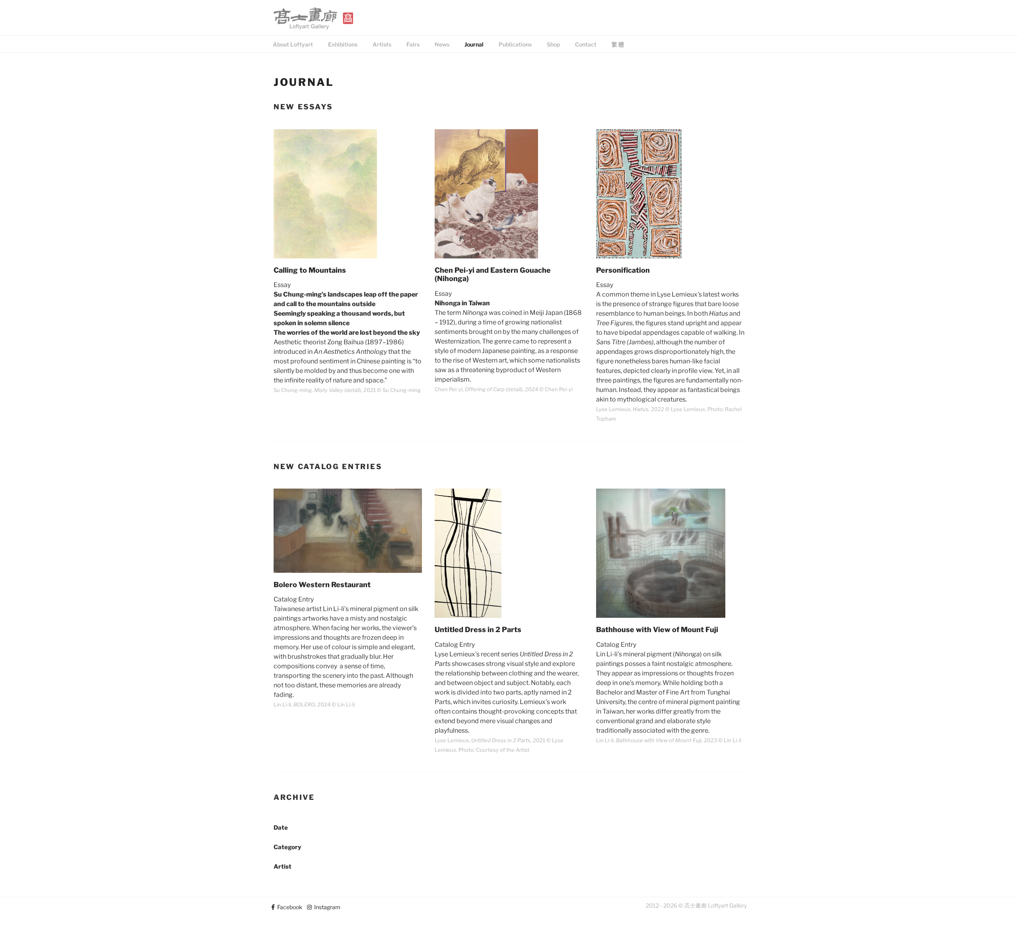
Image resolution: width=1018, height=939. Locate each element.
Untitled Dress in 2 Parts (478, 629)
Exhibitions (342, 44)
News (442, 44)
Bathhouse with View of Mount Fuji (657, 629)
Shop (553, 44)
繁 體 (618, 44)
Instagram (326, 907)
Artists (382, 44)
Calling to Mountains (310, 270)
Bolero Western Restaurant (322, 584)
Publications (515, 44)
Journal (474, 44)
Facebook (288, 907)
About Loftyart (293, 44)
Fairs (413, 44)
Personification (623, 270)
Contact (585, 44)
